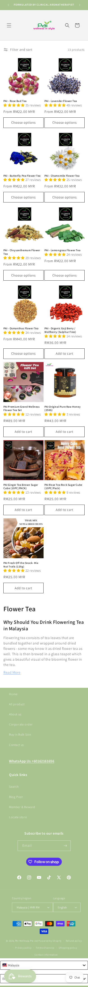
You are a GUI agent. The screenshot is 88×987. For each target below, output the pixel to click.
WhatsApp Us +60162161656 (31, 761)
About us (15, 714)
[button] (9, 25)
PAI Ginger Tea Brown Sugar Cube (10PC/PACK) (20, 486)
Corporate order (21, 724)
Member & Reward (22, 807)
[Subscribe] (65, 845)
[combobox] (44, 965)
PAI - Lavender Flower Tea (60, 101)
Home (13, 694)
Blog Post (16, 797)
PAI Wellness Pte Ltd (26, 940)
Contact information (46, 954)
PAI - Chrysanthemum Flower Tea (21, 251)
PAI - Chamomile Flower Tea (62, 175)
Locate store (18, 817)
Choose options (23, 122)
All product (17, 704)
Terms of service (45, 947)
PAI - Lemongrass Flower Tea (62, 250)
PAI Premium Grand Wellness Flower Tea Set (21, 408)
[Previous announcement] (8, 5)
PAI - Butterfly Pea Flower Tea (22, 175)
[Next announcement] (80, 5)
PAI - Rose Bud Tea (15, 101)
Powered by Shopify (50, 940)
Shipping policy (68, 947)
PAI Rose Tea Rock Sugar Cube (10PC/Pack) (63, 486)
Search (14, 787)
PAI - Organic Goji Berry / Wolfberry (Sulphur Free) (60, 330)
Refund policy (74, 940)
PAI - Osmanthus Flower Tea (21, 328)
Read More (11, 672)
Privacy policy (23, 947)
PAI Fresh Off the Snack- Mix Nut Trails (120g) (21, 564)
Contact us (16, 745)
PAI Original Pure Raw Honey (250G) (62, 408)
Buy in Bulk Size (20, 734)
